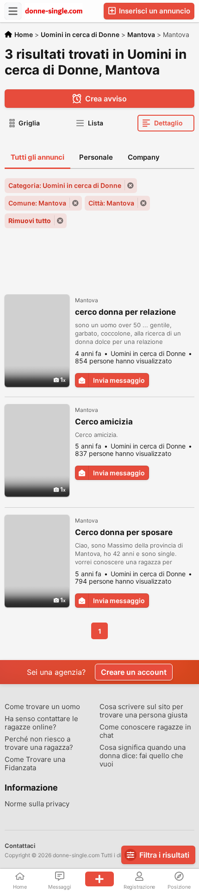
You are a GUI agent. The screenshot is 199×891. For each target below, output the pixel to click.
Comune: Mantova (37, 203)
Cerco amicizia (104, 421)
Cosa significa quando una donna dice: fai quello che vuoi (143, 755)
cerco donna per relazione (125, 312)
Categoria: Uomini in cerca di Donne (64, 185)
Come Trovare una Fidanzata (35, 763)
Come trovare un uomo (42, 707)
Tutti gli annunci (37, 157)
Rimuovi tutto (29, 220)
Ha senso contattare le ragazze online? (41, 723)
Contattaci (20, 845)
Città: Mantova (111, 203)
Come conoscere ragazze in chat (145, 731)
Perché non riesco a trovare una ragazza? (39, 743)
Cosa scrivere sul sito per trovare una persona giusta (143, 711)
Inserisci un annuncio (153, 10)
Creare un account (134, 672)
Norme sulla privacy (37, 804)
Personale (96, 157)
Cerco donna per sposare (124, 532)
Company (144, 157)
